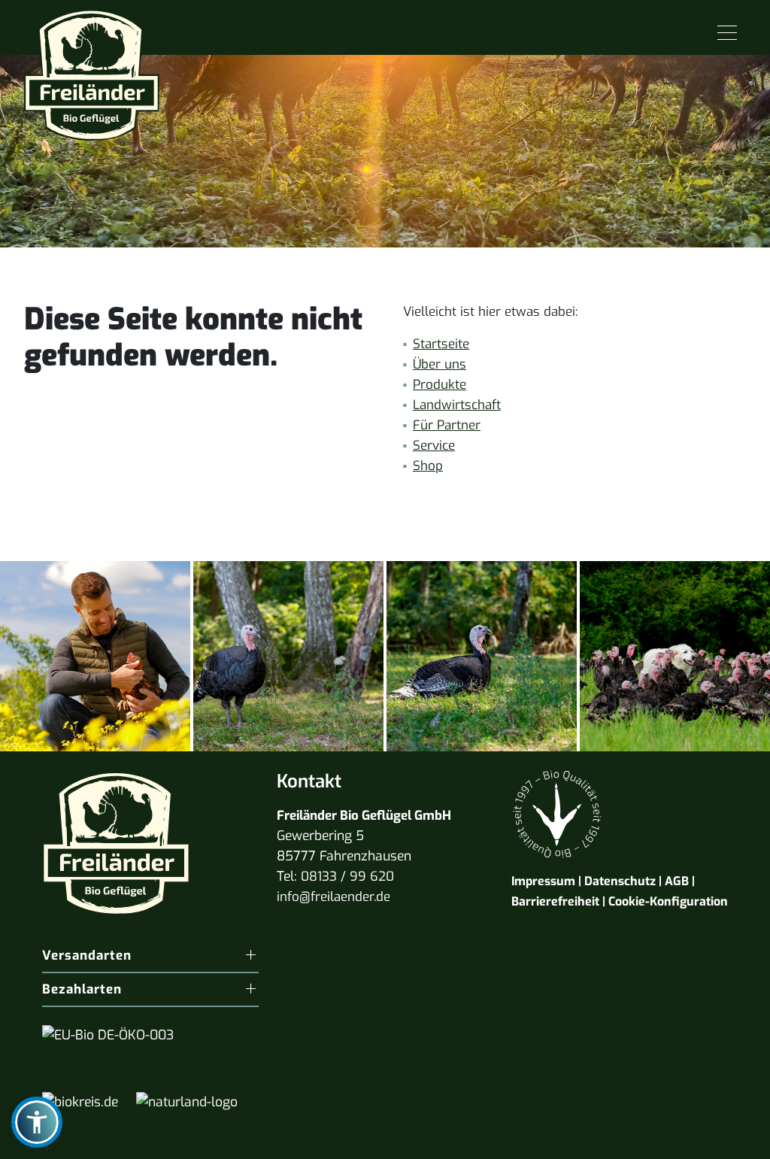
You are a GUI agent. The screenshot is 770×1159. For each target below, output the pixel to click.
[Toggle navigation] (727, 33)
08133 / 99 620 (347, 876)
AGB (677, 881)
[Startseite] (91, 69)
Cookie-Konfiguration (668, 901)
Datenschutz (620, 881)
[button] (37, 1122)
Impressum (543, 881)
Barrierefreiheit (555, 901)
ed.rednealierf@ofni (333, 897)
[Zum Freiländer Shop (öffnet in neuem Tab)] (723, 1139)
